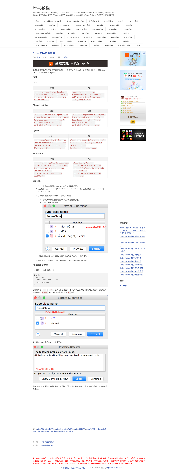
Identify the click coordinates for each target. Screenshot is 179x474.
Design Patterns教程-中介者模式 (131, 271)
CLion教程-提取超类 (44, 53)
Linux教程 (95, 45)
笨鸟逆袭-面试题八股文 (52, 21)
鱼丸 (38, 57)
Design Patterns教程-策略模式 (130, 258)
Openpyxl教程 (127, 29)
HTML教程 (134, 21)
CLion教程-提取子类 (46, 445)
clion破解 (40, 429)
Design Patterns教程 (83, 25)
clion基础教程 (69, 429)
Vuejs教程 (38, 41)
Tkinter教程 (125, 33)
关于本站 (123, 286)
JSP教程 (53, 29)
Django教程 (39, 25)
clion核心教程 (91, 429)
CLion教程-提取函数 (46, 442)
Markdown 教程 (41, 37)
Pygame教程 (112, 29)
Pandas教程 (129, 25)
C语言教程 (88, 37)
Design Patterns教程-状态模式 (130, 261)
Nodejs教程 (128, 37)
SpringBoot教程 (65, 25)
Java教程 (52, 25)
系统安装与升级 (124, 45)
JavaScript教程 (57, 37)
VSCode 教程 (69, 45)
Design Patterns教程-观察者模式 (131, 264)
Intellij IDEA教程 (65, 41)
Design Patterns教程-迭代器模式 (131, 274)
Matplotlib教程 (97, 29)
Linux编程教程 (114, 25)
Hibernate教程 (40, 29)
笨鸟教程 (41, 7)
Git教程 (137, 45)
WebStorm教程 (96, 41)
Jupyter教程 (98, 33)
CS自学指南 (108, 21)
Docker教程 (108, 45)
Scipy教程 (59, 33)
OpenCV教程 (66, 29)
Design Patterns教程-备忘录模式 (131, 268)
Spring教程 (115, 37)
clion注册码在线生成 (57, 431)
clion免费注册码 (43, 431)
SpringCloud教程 (73, 37)
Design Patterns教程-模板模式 (130, 254)
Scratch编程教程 (41, 45)
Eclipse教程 (83, 45)
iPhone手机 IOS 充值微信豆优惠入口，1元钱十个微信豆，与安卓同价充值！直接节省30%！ (133, 230)
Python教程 (99, 25)
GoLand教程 (111, 41)
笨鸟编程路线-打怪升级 (75, 21)
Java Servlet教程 (81, 29)
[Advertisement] (70, 409)
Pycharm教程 (81, 41)
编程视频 (55, 45)
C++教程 (50, 41)
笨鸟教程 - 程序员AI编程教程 (74, 467)
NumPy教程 (101, 37)
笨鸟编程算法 (94, 21)
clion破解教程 (50, 429)
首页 (37, 21)
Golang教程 (111, 33)
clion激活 (69, 431)
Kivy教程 (71, 33)
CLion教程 (125, 41)
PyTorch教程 (84, 33)
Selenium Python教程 (43, 33)
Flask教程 (121, 21)
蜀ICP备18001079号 (114, 467)
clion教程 (59, 429)
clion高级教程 (80, 429)
